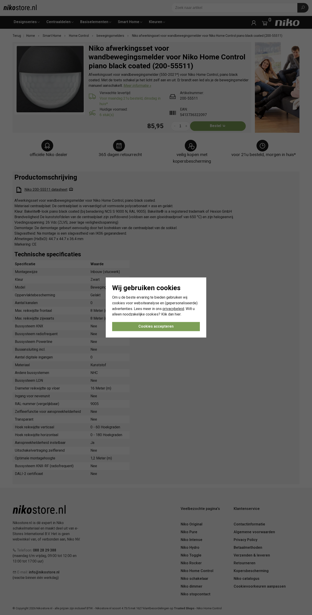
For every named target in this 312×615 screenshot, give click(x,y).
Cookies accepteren (156, 326)
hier (178, 314)
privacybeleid (173, 309)
